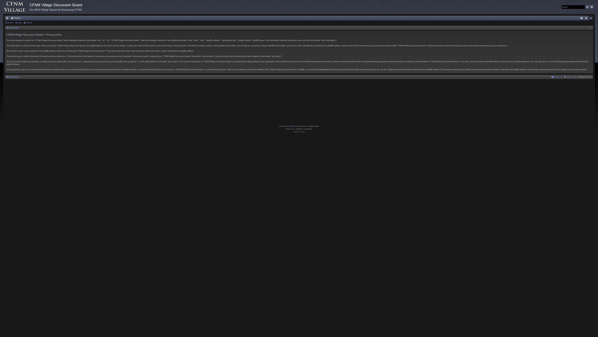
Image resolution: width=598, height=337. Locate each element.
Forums (17, 18)
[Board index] (16, 7)
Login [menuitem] (587, 18)
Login (20, 23)
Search (10, 23)
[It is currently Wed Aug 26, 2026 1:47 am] (590, 28)
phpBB (290, 126)
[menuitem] (581, 18)
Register (29, 23)
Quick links (7, 18)
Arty (293, 129)
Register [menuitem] (591, 18)
